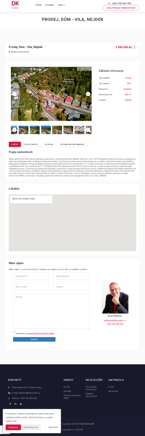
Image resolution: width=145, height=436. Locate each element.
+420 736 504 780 (120, 3)
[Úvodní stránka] (15, 5)
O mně (67, 387)
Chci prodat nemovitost (121, 8)
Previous (14, 94)
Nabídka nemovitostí (91, 395)
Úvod (38, 5)
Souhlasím (13, 427)
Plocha (49, 144)
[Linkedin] (21, 404)
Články (49, 5)
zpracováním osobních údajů (41, 333)
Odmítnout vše (31, 427)
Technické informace (72, 144)
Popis (15, 144)
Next (88, 94)
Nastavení (53, 427)
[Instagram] (15, 404)
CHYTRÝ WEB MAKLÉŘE (83, 424)
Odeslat (34, 339)
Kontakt (67, 391)
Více (61, 5)
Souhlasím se (22, 333)
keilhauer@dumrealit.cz (115, 320)
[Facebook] (10, 404)
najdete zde (11, 421)
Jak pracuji (113, 391)
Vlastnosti (31, 144)
